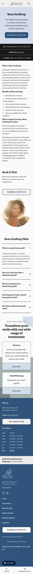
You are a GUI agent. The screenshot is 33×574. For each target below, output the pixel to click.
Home (4, 498)
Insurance (5, 523)
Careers (24, 546)
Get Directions (16, 421)
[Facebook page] (3, 493)
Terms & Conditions (16, 546)
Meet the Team (7, 508)
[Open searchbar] (29, 3)
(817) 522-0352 (19, 52)
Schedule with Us (16, 35)
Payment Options (8, 518)
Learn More (16, 366)
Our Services (6, 503)
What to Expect (7, 513)
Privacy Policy (6, 546)
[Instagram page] (7, 493)
